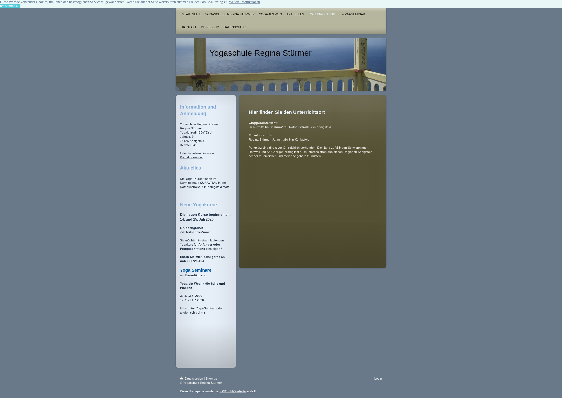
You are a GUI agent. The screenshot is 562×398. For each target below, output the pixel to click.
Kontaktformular (191, 157)
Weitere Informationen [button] (244, 2)
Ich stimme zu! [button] (10, 6)
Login (378, 378)
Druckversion (194, 378)
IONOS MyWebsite (233, 391)
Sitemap (211, 378)
